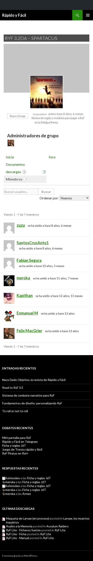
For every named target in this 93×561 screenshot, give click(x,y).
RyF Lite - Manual (17, 538)
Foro (52, 157)
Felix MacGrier (29, 330)
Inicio (10, 157)
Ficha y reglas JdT (14, 445)
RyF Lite (60, 530)
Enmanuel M (27, 313)
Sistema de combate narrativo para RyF (28, 395)
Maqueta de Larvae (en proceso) (27, 518)
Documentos (15, 164)
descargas (15, 172)
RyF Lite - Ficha (16, 534)
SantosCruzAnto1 (33, 242)
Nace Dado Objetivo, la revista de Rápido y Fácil (34, 380)
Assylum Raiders (57, 526)
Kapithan (25, 295)
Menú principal (88, 15)
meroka (23, 278)
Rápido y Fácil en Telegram (20, 441)
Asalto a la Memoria (19, 526)
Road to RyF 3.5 (12, 387)
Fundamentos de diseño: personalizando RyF (32, 403)
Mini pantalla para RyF (16, 438)
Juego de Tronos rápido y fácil (22, 449)
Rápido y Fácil (14, 15)
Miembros (16, 179)
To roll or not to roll (15, 411)
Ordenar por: (49, 198)
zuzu (21, 225)
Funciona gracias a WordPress (19, 555)
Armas (26, 493)
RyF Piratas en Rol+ (15, 453)
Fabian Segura (29, 260)
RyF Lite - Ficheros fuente (23, 530)
